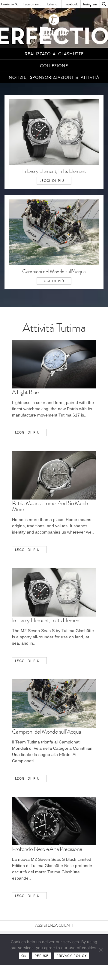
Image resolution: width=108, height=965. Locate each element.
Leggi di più (52, 181)
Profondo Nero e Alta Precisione (47, 849)
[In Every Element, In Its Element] (54, 166)
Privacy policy (71, 956)
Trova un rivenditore (32, 4)
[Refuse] (101, 950)
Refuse (41, 956)
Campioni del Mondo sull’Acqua (54, 271)
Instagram (90, 4)
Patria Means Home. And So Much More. (50, 506)
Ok (24, 956)
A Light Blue (25, 392)
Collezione (54, 66)
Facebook (71, 4)
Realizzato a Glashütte (54, 54)
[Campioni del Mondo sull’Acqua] (54, 267)
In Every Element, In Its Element (54, 171)
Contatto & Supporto (11, 4)
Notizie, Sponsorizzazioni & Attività (54, 77)
